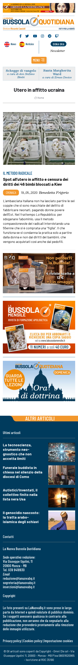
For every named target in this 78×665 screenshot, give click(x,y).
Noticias (30, 44)
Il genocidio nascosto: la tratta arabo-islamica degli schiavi (21, 517)
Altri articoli (40, 418)
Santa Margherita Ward (57, 72)
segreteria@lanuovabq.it (19, 582)
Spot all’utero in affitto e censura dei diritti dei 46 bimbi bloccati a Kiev (35, 181)
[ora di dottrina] (39, 381)
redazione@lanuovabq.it (19, 578)
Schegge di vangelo (21, 70)
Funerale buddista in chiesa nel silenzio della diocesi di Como (22, 472)
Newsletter (57, 50)
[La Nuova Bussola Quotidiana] (39, 22)
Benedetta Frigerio (54, 192)
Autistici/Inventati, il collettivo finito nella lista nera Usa (20, 494)
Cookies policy (32, 641)
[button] (39, 60)
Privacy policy (12, 641)
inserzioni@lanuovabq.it (19, 587)
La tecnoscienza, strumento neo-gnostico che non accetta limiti (17, 452)
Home (40, 97)
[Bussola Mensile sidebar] (39, 327)
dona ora (58, 44)
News (13, 44)
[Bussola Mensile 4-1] (39, 273)
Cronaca (11, 192)
